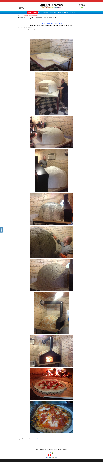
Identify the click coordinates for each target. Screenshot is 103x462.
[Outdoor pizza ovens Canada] (51, 454)
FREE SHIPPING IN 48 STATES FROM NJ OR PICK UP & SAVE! (51, 1)
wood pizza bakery (35, 440)
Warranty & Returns (62, 449)
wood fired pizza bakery (28, 440)
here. (31, 27)
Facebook (35, 438)
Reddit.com (40, 438)
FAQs (46, 449)
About (37, 449)
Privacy (51, 449)
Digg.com (20, 438)
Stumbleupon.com (25, 438)
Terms (55, 449)
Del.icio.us (31, 438)
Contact (42, 449)
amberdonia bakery (22, 440)
